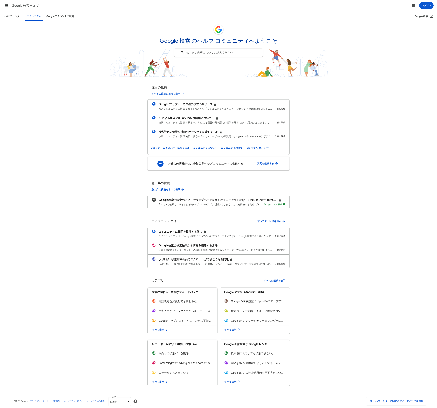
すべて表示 (158, 329)
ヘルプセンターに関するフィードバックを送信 (398, 401)
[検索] (182, 53)
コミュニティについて (205, 147)
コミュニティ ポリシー (73, 401)
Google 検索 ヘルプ (25, 6)
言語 (114, 397)
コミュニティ (34, 16)
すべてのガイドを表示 (269, 221)
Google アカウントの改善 (60, 16)
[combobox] (218, 53)
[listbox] (120, 401)
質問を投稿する (265, 163)
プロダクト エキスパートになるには (169, 147)
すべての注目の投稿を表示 (166, 93)
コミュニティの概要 (232, 147)
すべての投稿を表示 (274, 280)
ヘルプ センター (13, 16)
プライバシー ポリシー (40, 401)
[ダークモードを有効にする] (135, 401)
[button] (6, 5)
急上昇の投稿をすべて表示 (166, 189)
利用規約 (57, 401)
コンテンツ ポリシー (257, 147)
